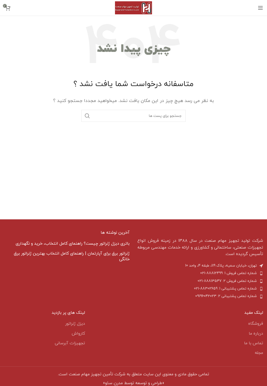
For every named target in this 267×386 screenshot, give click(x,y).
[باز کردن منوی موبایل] (260, 8)
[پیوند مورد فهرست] (200, 273)
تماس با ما (253, 343)
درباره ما (256, 333)
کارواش (78, 333)
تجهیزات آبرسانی (70, 343)
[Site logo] (133, 7)
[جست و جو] (87, 116)
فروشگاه (255, 324)
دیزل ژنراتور (75, 324)
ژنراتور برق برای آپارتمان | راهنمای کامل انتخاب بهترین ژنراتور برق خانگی (72, 256)
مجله (259, 353)
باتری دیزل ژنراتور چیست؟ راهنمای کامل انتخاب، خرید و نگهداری (73, 243)
